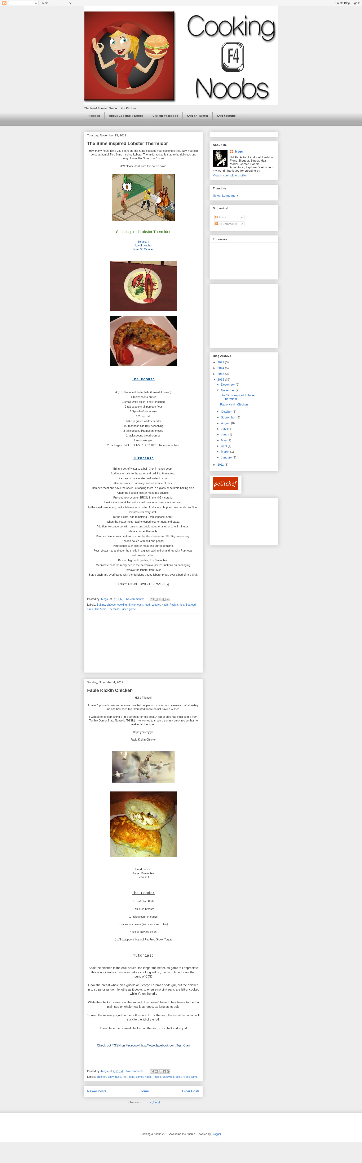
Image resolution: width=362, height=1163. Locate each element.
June (224, 434)
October (227, 411)
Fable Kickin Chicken (110, 690)
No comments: (135, 599)
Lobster (155, 604)
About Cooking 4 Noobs (126, 115)
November (228, 390)
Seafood (191, 604)
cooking (122, 604)
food (147, 604)
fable (118, 1076)
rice (182, 604)
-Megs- (239, 151)
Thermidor (114, 609)
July (224, 428)
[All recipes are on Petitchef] (225, 488)
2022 (221, 362)
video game (129, 609)
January (227, 457)
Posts (222, 217)
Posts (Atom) (152, 1102)
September (229, 417)
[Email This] (152, 599)
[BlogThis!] (156, 599)
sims (90, 609)
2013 (221, 374)
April (224, 446)
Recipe (173, 604)
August (226, 423)
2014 (221, 368)
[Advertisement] (143, 643)
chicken (101, 1076)
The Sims (100, 609)
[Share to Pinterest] (168, 599)
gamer (139, 1076)
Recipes (94, 115)
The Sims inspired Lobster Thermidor (127, 143)
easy (140, 604)
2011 (221, 464)
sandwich (168, 1076)
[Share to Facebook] (164, 599)
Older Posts (190, 1091)
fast (125, 1076)
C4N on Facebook (165, 115)
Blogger (216, 1134)
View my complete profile (229, 175)
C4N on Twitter (197, 115)
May (224, 440)
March (225, 451)
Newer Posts (96, 1091)
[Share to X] (160, 599)
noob (165, 604)
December (228, 384)
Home (144, 1091)
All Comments (227, 223)
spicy (179, 1076)
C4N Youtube (226, 115)
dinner (132, 604)
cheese (111, 604)
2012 (221, 379)
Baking (101, 604)
